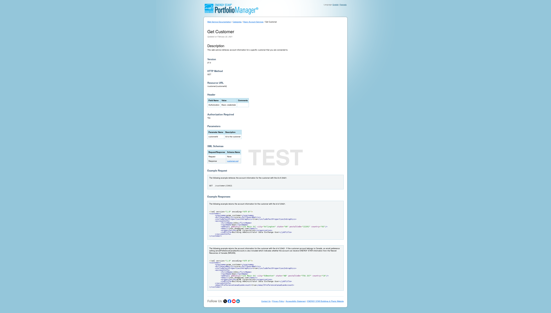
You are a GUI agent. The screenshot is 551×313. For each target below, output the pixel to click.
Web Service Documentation (219, 21)
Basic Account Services (253, 21)
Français (343, 4)
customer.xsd (232, 161)
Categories (237, 21)
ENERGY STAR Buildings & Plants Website (325, 301)
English (335, 4)
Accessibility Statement (296, 301)
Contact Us (266, 301)
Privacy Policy (278, 301)
